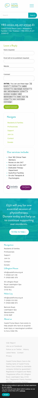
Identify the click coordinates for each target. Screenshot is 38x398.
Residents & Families (15, 123)
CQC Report (11, 343)
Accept (6, 394)
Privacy (9, 356)
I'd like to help (18, 232)
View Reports (26, 187)
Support (10, 130)
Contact (10, 138)
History (26, 349)
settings (22, 391)
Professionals (12, 127)
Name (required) (9, 50)
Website (6, 66)
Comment (7, 74)
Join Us (10, 134)
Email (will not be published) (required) (16, 58)
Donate (10, 142)
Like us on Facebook (14, 346)
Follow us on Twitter (14, 349)
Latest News (11, 352)
